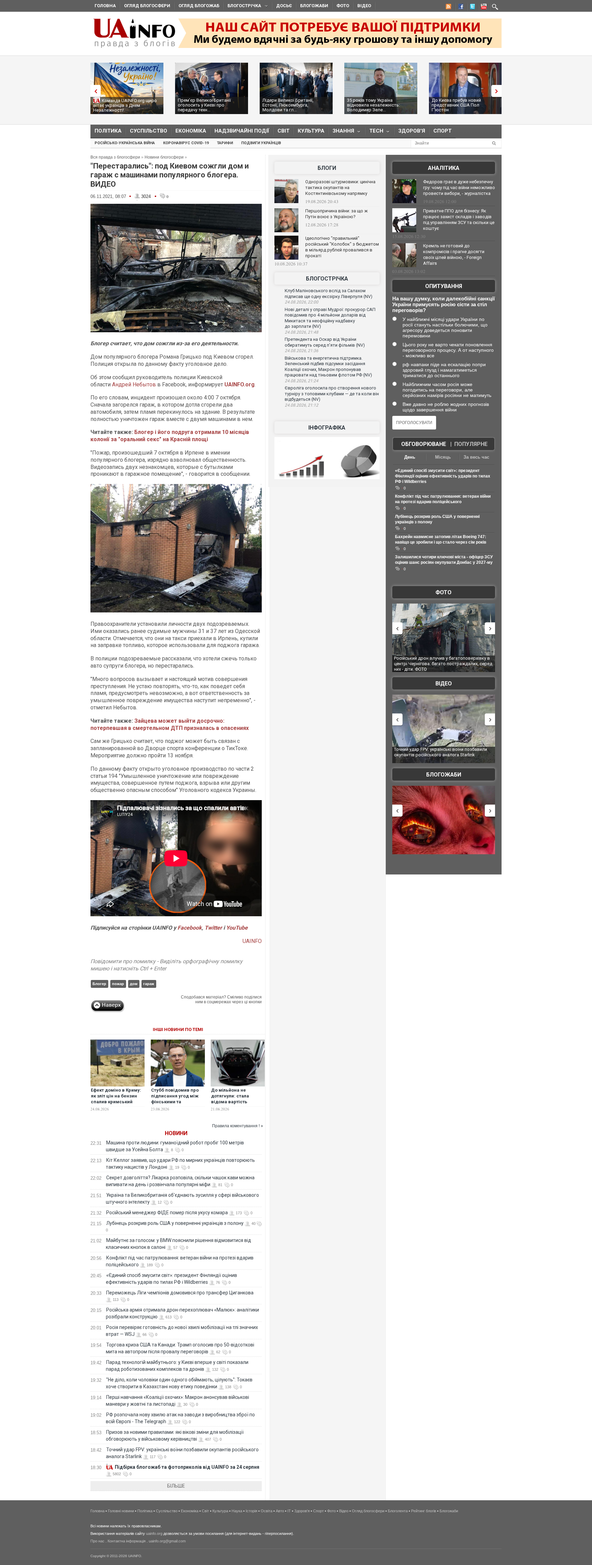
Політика (108, 131)
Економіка (190, 131)
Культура (311, 131)
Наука (237, 1511)
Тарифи (225, 143)
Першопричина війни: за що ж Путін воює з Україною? (336, 213)
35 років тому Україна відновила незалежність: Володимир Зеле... (373, 105)
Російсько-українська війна (125, 143)
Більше (176, 1486)
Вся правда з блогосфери (115, 157)
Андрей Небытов (134, 384)
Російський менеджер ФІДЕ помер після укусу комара (167, 1212)
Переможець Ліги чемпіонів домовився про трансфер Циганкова (180, 1292)
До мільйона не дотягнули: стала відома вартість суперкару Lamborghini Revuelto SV (237, 1102)
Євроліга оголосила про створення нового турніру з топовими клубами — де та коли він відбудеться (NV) (332, 393)
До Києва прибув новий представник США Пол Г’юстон (456, 105)
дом (133, 984)
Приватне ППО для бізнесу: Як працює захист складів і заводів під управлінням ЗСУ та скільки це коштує (458, 219)
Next (498, 91)
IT (289, 1511)
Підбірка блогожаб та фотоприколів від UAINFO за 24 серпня (187, 1467)
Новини (176, 1133)
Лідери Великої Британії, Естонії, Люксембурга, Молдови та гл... (287, 105)
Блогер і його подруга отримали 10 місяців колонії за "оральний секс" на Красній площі (169, 436)
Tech (374, 132)
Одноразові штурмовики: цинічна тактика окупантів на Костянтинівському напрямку (340, 187)
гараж (148, 984)
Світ (283, 131)
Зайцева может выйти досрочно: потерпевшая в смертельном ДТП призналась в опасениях (169, 724)
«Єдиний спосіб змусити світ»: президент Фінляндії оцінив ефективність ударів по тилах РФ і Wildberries (442, 476)
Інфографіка (326, 427)
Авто (280, 1511)
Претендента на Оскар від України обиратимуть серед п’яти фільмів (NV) (325, 342)
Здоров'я (411, 131)
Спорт (442, 131)
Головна (105, 5)
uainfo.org (154, 1533)
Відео (364, 5)
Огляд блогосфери (147, 5)
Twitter (214, 927)
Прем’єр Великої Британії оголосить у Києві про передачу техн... (204, 105)
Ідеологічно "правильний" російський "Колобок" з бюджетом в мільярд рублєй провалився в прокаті (342, 247)
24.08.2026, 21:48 (301, 332)
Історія (251, 1511)
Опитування (443, 286)
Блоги (327, 168)
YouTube (237, 927)
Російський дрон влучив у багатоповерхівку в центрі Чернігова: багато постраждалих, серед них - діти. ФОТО (443, 663)
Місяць (443, 457)
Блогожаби (314, 5)
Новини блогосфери (164, 157)
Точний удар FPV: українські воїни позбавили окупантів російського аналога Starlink (440, 752)
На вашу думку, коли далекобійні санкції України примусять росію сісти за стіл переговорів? (443, 304)
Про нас (97, 1541)
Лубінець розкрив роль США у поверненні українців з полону (175, 1223)
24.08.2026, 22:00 (301, 302)
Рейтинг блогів (423, 1511)
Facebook (189, 927)
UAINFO (252, 941)
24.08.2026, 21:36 (301, 350)
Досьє (284, 5)
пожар (118, 984)
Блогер (99, 984)
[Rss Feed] (448, 7)
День (409, 457)
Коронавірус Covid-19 (186, 143)
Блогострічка (242, 6)
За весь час (476, 457)
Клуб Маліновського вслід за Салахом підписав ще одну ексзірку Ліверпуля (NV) (328, 293)
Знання (341, 132)
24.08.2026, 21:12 (301, 405)
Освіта (266, 1511)
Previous (94, 91)
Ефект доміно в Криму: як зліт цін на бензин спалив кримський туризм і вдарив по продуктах (116, 1102)
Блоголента (398, 1511)
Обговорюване (423, 444)
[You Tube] (482, 7)
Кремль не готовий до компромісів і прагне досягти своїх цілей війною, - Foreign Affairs (453, 254)
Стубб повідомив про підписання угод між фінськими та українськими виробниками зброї (175, 1102)
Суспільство (148, 131)
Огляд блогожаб (198, 5)
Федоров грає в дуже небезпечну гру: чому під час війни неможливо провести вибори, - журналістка (459, 187)
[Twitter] (471, 7)
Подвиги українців (261, 143)
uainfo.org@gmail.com (167, 1541)
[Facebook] (459, 7)
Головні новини (121, 1511)
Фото (342, 5)
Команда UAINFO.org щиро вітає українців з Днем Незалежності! (125, 105)
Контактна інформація (127, 1541)
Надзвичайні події (241, 131)
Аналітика (443, 168)
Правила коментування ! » (237, 1125)
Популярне (471, 444)
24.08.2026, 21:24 (301, 380)
